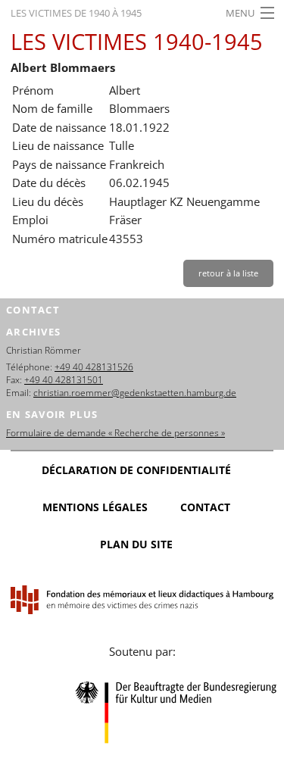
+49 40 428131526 (94, 366)
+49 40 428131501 (63, 379)
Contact (205, 507)
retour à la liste (228, 273)
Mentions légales (95, 507)
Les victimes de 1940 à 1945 (76, 13)
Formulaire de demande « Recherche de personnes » (115, 432)
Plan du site (136, 544)
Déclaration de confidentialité (136, 470)
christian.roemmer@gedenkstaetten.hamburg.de (134, 392)
